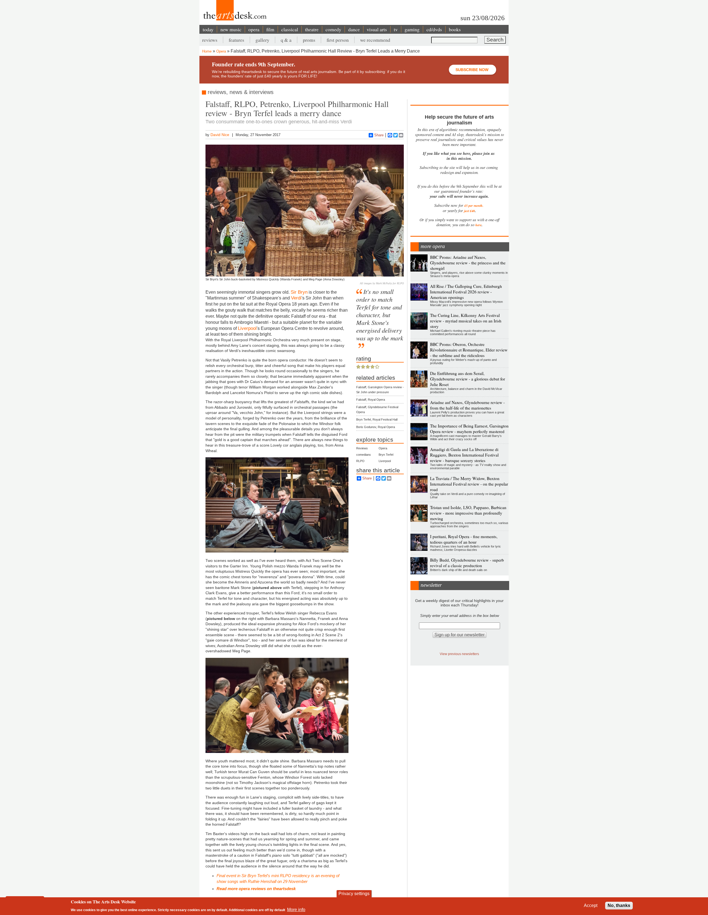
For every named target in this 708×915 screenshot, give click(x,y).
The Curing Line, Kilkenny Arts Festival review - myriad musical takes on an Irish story (465, 320)
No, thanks (619, 905)
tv (396, 29)
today (208, 29)
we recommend (375, 40)
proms (309, 40)
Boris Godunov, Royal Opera (375, 427)
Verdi (296, 298)
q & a (286, 40)
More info (296, 909)
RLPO (360, 461)
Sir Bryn (299, 292)
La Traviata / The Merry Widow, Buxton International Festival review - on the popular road (469, 484)
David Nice (219, 134)
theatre (312, 29)
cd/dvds (434, 29)
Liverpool (247, 328)
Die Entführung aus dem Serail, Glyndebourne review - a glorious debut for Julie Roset (467, 379)
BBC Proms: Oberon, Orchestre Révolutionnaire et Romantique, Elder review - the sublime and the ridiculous (468, 350)
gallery (262, 40)
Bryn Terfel (386, 454)
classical (289, 29)
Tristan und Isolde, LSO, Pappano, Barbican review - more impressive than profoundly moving (468, 513)
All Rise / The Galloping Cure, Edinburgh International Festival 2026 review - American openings (466, 291)
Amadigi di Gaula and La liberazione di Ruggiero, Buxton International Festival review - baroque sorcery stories (464, 455)
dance (354, 29)
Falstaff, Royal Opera (370, 399)
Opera (221, 51)
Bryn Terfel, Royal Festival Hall (376, 419)
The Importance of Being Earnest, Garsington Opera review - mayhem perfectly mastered (469, 428)
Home (207, 51)
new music (230, 29)
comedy (333, 29)
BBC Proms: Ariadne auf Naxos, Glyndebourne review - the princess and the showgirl (468, 262)
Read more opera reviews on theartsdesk (256, 888)
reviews (209, 40)
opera (253, 29)
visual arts (377, 29)
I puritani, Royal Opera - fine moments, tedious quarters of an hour (464, 539)
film (270, 29)
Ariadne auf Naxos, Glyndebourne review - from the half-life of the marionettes (467, 405)
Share (379, 135)
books (455, 29)
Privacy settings (354, 893)
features (236, 40)
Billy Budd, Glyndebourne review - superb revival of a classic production (467, 562)
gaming (412, 29)
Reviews (362, 448)
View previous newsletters (459, 654)
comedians (363, 454)
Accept (590, 905)
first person (338, 40)
